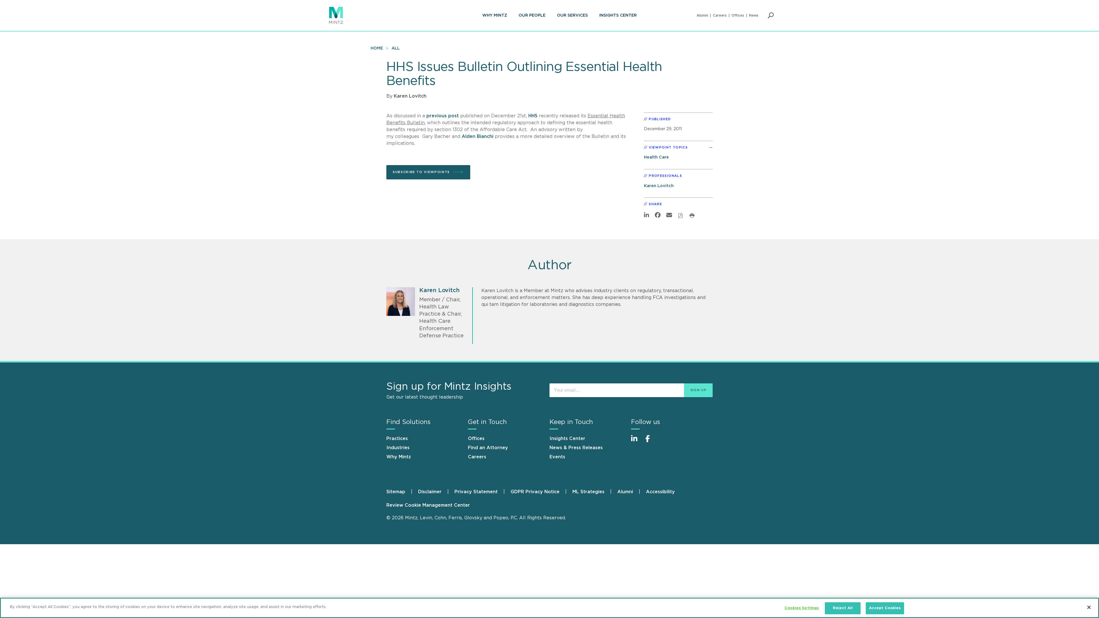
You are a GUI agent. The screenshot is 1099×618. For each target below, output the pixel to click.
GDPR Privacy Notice (535, 492)
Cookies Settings (801, 608)
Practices (397, 438)
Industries (398, 447)
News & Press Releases (576, 447)
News (753, 15)
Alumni (702, 15)
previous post (442, 116)
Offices (738, 15)
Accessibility (660, 492)
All (396, 48)
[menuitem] (494, 15)
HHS (532, 116)
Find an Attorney (488, 447)
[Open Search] (770, 15)
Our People (532, 15)
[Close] (1089, 607)
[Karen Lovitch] (400, 301)
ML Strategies (588, 492)
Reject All (843, 608)
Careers (720, 15)
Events (557, 457)
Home (377, 48)
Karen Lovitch (410, 96)
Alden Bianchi (477, 136)
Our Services (572, 15)
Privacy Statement (476, 492)
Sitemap (395, 492)
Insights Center (618, 15)
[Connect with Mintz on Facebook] (651, 441)
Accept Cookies (885, 608)
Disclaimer (430, 492)
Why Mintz (494, 15)
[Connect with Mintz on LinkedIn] (637, 441)
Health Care (656, 157)
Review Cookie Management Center (428, 505)
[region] (549, 608)
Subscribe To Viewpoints (421, 172)
